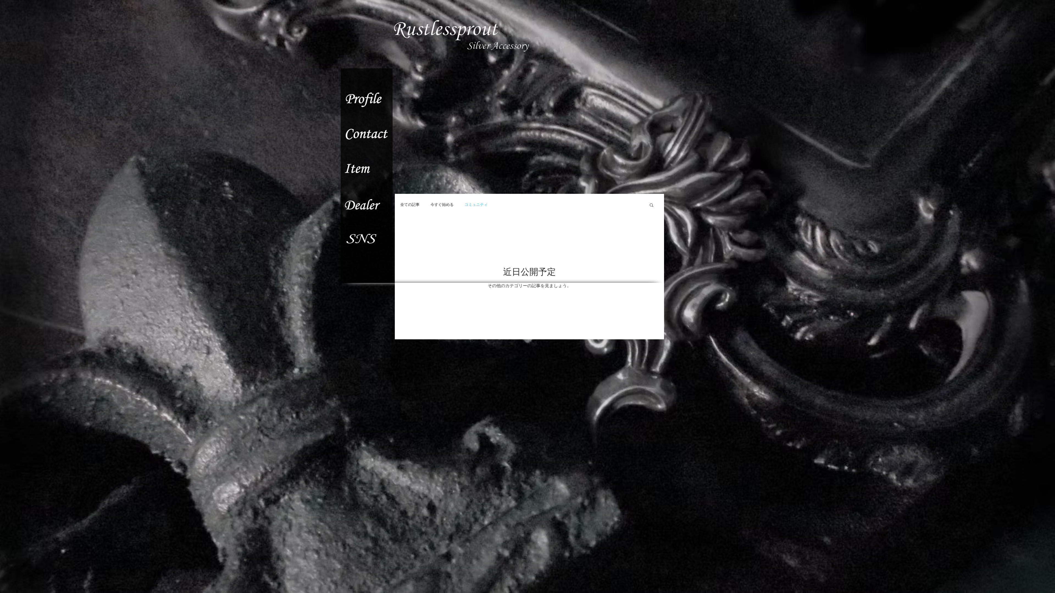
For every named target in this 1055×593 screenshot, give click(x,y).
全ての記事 (410, 205)
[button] (651, 205)
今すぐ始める (442, 205)
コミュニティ (476, 205)
